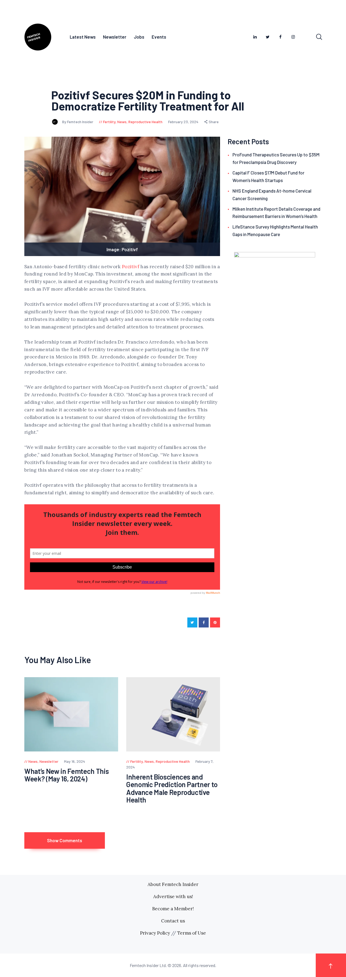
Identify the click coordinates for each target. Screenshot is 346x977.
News (122, 121)
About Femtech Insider (173, 884)
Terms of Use (191, 933)
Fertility (109, 121)
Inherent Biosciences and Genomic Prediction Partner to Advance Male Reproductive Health (172, 788)
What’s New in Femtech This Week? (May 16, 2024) (66, 775)
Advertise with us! (173, 896)
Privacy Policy (155, 933)
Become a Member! (173, 909)
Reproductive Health (145, 121)
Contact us (173, 921)
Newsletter (48, 761)
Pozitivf (130, 267)
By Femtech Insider (78, 121)
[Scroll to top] (331, 965)
